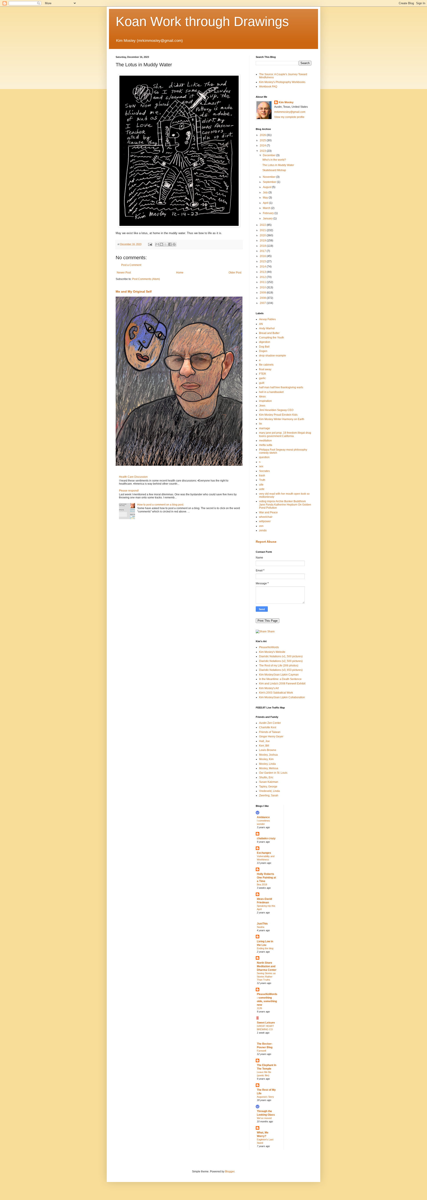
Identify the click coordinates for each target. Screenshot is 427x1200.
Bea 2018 (262, 884)
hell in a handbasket (271, 392)
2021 (263, 230)
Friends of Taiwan (269, 732)
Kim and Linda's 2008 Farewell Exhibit (282, 683)
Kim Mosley (286, 102)
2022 (263, 225)
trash (262, 475)
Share (271, 631)
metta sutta (265, 445)
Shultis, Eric (266, 777)
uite (261, 484)
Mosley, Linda (267, 763)
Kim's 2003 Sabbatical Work (276, 692)
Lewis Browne (267, 750)
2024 (263, 145)
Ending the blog (265, 948)
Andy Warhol (267, 328)
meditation (265, 440)
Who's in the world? (274, 159)
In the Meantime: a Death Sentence (280, 679)
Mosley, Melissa (268, 768)
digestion (264, 342)
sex (261, 466)
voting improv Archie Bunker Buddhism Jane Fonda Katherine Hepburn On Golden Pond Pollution (285, 504)
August (267, 187)
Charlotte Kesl (267, 727)
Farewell (261, 1050)
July (265, 192)
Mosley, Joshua (268, 754)
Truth (262, 480)
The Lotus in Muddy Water (278, 165)
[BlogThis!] (161, 244)
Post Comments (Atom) (146, 279)
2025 (263, 140)
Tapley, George (268, 786)
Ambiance (263, 817)
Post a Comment (131, 265)
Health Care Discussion (133, 476)
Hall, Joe (264, 741)
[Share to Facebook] (170, 244)
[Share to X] (165, 244)
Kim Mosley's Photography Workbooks (282, 82)
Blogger (229, 1171)
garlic (262, 378)
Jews (262, 405)
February (268, 213)
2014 (263, 266)
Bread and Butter (269, 333)
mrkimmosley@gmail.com (289, 111)
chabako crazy (266, 838)
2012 (263, 277)
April (266, 202)
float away (265, 369)
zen (261, 526)
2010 (263, 287)
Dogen (263, 351)
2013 (263, 271)
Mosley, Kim (266, 759)
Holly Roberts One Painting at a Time (266, 877)
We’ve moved (264, 1118)
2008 (263, 297)
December (269, 155)
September (270, 182)
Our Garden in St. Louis (273, 772)
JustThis (262, 923)
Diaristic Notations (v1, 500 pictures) (281, 656)
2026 (263, 135)
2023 (263, 150)
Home (179, 272)
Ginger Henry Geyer (271, 736)
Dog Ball (264, 346)
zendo (263, 530)
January (268, 218)
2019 (263, 240)
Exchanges (264, 852)
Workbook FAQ (268, 86)
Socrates (264, 471)
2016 (263, 256)
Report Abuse (266, 541)
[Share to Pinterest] (174, 244)
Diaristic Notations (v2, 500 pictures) (281, 661)
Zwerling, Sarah (268, 795)
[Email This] (157, 244)
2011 (263, 282)
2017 (263, 251)
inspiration (265, 401)
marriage (264, 428)
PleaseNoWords (269, 647)
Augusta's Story (265, 1096)
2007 (263, 303)
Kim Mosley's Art (269, 688)
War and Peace (268, 512)
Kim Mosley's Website (272, 652)
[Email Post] (150, 244)
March (267, 208)
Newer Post (124, 272)
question (264, 457)
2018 (263, 245)
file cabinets (266, 364)
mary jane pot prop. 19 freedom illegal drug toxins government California (285, 434)
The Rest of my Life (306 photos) (278, 665)
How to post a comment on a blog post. (160, 504)
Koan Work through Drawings (202, 21)
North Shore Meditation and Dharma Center (266, 966)
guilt (261, 382)
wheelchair (265, 516)
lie (260, 423)
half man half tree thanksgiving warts (281, 387)
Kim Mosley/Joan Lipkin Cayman (279, 674)
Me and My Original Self (134, 291)
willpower (265, 521)
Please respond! (129, 490)
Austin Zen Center (270, 722)
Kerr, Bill (264, 745)
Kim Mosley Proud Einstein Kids (278, 414)
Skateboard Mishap (274, 170)
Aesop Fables (267, 319)
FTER (262, 373)
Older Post (235, 272)
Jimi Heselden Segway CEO (276, 410)
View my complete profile (289, 117)
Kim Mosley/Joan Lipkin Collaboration (282, 697)
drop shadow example (272, 355)
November (269, 176)
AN (261, 324)
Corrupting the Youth (271, 337)
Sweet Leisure (266, 1022)
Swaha (260, 927)
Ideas (262, 396)
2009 (263, 292)
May (266, 197)
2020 (263, 235)
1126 (259, 1008)
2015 (263, 261)
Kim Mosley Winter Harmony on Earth (281, 419)
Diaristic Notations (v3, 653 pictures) (281, 670)
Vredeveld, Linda (269, 791)
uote (261, 489)
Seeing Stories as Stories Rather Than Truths (266, 976)
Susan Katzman (268, 781)
